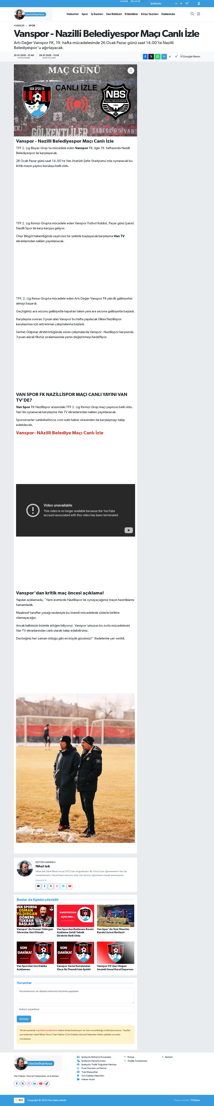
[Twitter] (51, 886)
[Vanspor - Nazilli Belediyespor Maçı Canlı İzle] (75, 100)
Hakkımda (168, 14)
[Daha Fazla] (164, 56)
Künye (131, 1057)
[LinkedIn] (34, 1083)
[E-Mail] (38, 886)
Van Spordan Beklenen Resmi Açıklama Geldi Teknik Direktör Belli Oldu (75, 932)
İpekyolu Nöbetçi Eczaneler (96, 1057)
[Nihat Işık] (25, 868)
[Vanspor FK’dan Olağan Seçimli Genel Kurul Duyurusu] (115, 952)
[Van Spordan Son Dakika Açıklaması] (35, 952)
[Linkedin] (63, 886)
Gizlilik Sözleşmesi (137, 1061)
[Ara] (192, 14)
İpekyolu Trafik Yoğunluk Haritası (99, 1064)
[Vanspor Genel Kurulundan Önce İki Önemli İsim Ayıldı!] (75, 952)
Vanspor (81, 148)
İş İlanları (97, 14)
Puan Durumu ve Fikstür (94, 1068)
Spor (85, 14)
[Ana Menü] (198, 14)
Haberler (73, 14)
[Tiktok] (46, 1083)
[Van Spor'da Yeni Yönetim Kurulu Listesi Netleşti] (115, 915)
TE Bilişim (195, 1100)
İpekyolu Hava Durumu (94, 1061)
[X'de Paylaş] (151, 56)
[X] (22, 1083)
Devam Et (40, 880)
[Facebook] (44, 886)
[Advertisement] (75, 194)
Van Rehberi (114, 14)
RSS (20, 1100)
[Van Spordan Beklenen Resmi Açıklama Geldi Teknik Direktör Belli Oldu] (75, 915)
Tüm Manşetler (90, 1072)
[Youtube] (69, 886)
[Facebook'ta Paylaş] (145, 56)
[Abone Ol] (190, 57)
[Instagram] (57, 886)
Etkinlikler (131, 14)
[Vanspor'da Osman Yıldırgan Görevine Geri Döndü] (35, 915)
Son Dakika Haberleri (93, 1075)
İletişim (169, 1057)
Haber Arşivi (88, 1079)
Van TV (119, 236)
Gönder (24, 1019)
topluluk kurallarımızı (47, 1030)
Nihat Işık (43, 866)
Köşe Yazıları (149, 14)
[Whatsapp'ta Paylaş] (157, 56)
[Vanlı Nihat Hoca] (33, 14)
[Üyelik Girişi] (197, 3)
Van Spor (23, 407)
